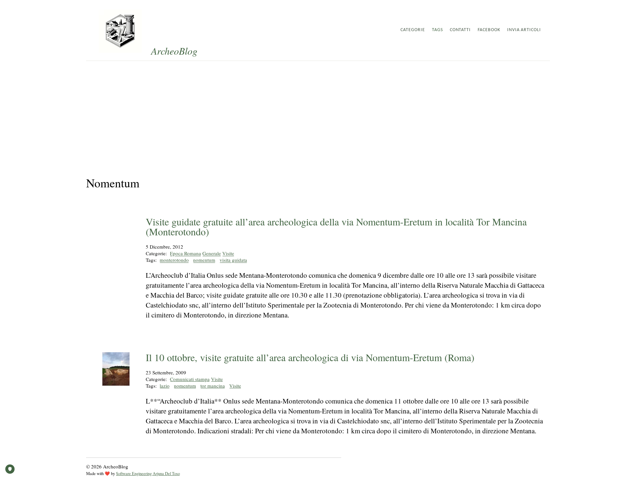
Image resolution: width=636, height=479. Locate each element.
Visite (228, 253)
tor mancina (212, 385)
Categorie (412, 30)
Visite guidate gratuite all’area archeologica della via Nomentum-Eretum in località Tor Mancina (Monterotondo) (336, 226)
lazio (165, 385)
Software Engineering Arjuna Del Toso (148, 473)
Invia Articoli (524, 30)
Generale (211, 253)
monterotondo (174, 260)
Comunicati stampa (190, 379)
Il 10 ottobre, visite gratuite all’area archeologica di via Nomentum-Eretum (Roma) (310, 357)
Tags (437, 30)
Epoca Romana (185, 253)
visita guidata (233, 260)
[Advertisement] (318, 110)
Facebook (489, 30)
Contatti (460, 30)
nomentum (204, 260)
